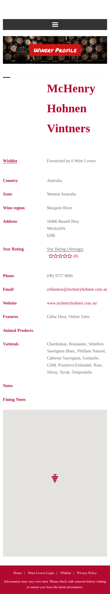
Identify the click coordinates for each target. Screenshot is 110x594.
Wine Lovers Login (41, 573)
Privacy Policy (87, 573)
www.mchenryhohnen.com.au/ (72, 303)
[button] (55, 478)
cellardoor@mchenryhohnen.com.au (77, 289)
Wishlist (65, 573)
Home (17, 573)
